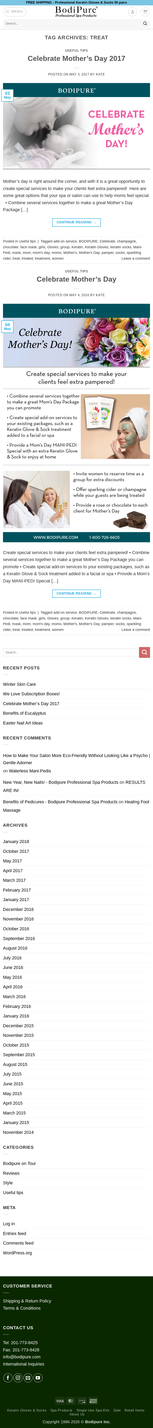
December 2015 (18, 1025)
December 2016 (18, 909)
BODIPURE (88, 241)
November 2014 (18, 1132)
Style (8, 1182)
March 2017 (14, 880)
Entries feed (14, 1233)
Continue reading (76, 222)
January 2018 (16, 841)
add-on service (65, 241)
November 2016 (18, 918)
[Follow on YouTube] (38, 1377)
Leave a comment (136, 258)
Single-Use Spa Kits (93, 1410)
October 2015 (16, 1045)
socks (120, 253)
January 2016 (16, 1015)
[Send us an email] (28, 1377)
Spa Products (61, 1410)
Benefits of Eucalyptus (24, 713)
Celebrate (107, 241)
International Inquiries (23, 1364)
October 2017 (16, 851)
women (58, 258)
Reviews (11, 1173)
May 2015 (12, 1093)
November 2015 (18, 1035)
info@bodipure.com (21, 1356)
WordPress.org (17, 1252)
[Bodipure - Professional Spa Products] (76, 12)
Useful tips (76, 50)
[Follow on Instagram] (18, 1377)
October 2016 (16, 928)
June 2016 (13, 967)
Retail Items (134, 1410)
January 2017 (16, 899)
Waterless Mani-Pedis (30, 770)
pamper (108, 253)
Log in (9, 1223)
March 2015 (14, 1112)
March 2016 (14, 996)
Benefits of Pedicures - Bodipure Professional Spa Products (60, 801)
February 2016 (17, 1006)
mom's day (41, 253)
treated (27, 258)
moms (56, 253)
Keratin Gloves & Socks (27, 1410)
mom (27, 253)
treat (16, 258)
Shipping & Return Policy (27, 1300)
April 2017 (13, 870)
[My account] (132, 11)
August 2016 (15, 948)
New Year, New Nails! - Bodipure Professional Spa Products (60, 782)
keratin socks (120, 247)
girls (42, 247)
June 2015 (13, 1083)
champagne (126, 241)
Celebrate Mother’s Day (76, 279)
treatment (42, 258)
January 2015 (16, 1122)
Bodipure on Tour (19, 1163)
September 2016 (19, 938)
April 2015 (13, 1103)
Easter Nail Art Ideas (23, 722)
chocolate (10, 247)
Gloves (52, 247)
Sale (117, 1410)
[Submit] (145, 23)
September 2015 (19, 1054)
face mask (28, 247)
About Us (77, 1414)
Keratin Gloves (96, 247)
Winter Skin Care (19, 684)
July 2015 (12, 1074)
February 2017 (17, 890)
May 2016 (12, 977)
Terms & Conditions (22, 1308)
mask (16, 253)
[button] (14, 11)
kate (100, 74)
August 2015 (15, 1064)
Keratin (77, 247)
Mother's (70, 253)
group (65, 247)
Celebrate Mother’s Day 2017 (76, 58)
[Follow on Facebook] (8, 1377)
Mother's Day (89, 253)
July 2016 (12, 957)
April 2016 (13, 986)
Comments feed (18, 1243)
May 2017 (12, 860)
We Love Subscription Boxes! (31, 693)
